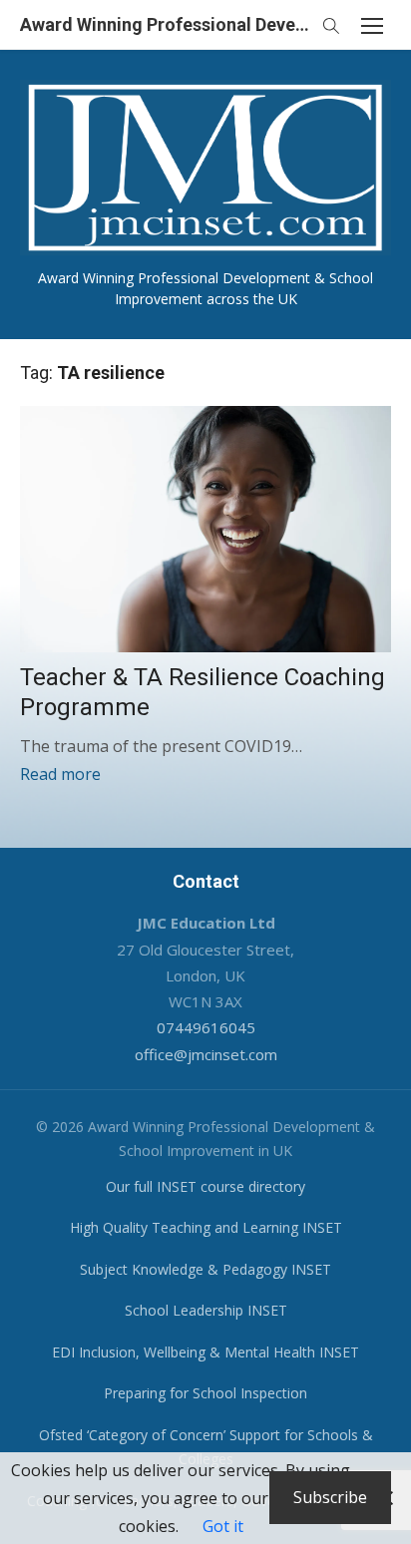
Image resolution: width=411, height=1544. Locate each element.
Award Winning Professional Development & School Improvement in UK (165, 24)
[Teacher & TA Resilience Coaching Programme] (205, 529)
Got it (223, 1526)
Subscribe (330, 1497)
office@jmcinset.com (206, 1054)
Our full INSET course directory (205, 1186)
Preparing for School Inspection (205, 1392)
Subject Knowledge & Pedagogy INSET (205, 1269)
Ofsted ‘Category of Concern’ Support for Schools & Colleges (206, 1447)
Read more (60, 774)
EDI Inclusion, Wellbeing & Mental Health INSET (205, 1352)
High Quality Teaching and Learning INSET (206, 1227)
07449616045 (206, 1027)
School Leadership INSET (206, 1310)
